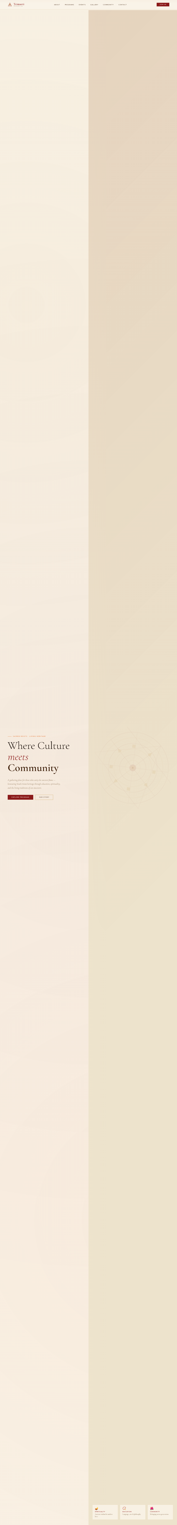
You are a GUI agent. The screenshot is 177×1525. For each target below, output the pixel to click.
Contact (122, 5)
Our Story (44, 797)
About (57, 5)
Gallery (94, 5)
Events (82, 5)
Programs (69, 5)
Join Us (163, 4)
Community (108, 5)
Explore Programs (20, 797)
